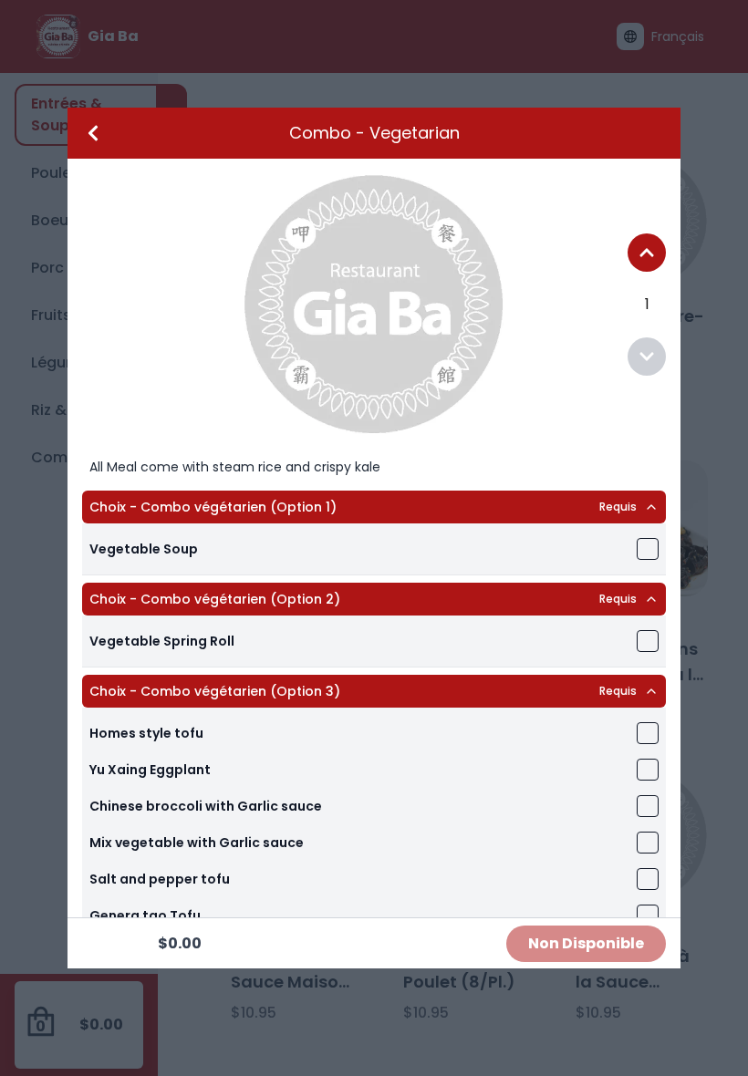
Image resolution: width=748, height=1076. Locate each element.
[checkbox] (648, 549)
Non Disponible (586, 943)
